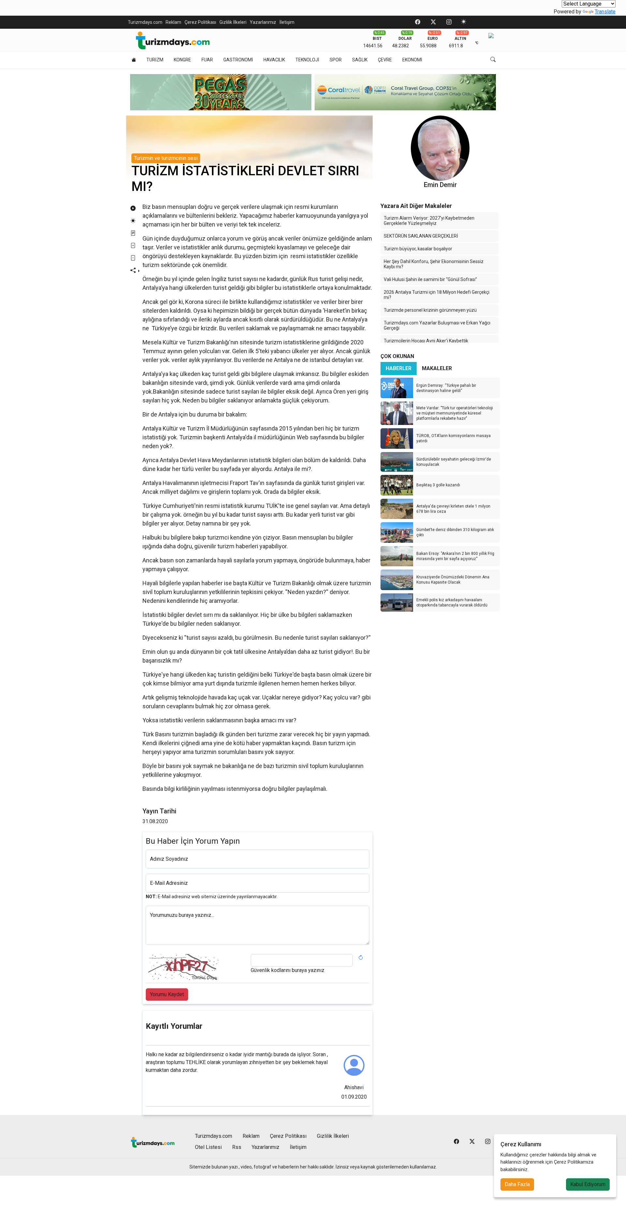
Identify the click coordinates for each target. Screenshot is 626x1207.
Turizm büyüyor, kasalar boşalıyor (418, 248)
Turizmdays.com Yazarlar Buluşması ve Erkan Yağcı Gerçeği (437, 325)
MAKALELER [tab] (437, 368)
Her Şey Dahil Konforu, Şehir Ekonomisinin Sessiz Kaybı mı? (434, 264)
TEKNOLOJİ (307, 59)
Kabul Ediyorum (587, 1184)
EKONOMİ (412, 59)
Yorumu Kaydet (167, 994)
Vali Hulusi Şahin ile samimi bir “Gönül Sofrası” (430, 279)
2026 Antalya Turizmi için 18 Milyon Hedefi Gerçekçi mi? (436, 295)
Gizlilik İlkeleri (232, 22)
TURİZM (154, 59)
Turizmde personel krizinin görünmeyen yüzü (430, 310)
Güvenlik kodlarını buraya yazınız (287, 970)
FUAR (207, 59)
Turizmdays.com (145, 22)
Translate (605, 11)
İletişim (286, 22)
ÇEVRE (385, 59)
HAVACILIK (274, 59)
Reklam (173, 22)
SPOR (336, 59)
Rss (236, 1147)
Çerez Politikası (200, 22)
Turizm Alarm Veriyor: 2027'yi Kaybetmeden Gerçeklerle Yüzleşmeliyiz (429, 220)
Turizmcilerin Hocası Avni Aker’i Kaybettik (426, 340)
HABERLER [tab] (398, 368)
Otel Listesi (208, 1147)
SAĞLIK (359, 59)
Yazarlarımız (263, 22)
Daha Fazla (517, 1184)
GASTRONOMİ (238, 59)
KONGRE (182, 59)
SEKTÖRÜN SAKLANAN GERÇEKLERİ (421, 236)
